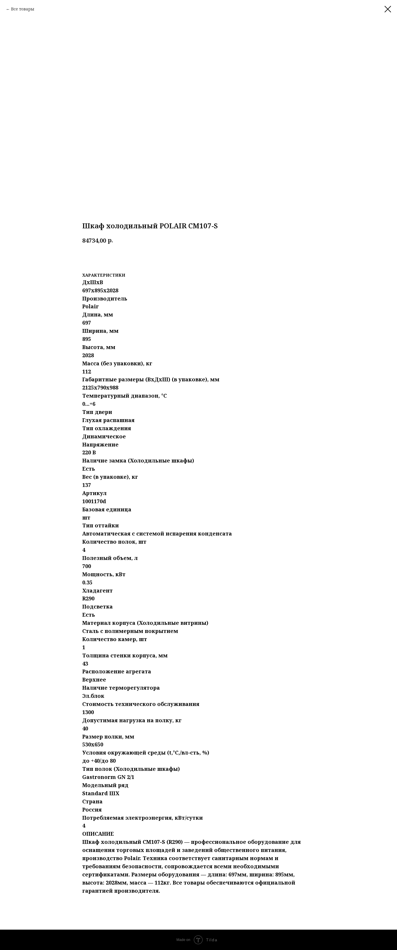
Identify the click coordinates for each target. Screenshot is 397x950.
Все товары (22, 9)
